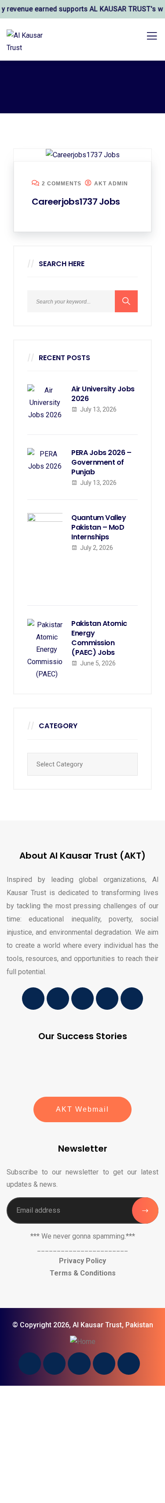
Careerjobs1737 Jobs (76, 201)
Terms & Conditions (83, 1273)
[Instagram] (107, 998)
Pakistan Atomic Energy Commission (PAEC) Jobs (99, 638)
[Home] (82, 1342)
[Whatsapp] (132, 998)
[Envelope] (58, 998)
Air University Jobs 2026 (103, 394)
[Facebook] (33, 998)
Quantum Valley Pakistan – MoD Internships (98, 527)
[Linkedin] (82, 998)
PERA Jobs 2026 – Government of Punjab (101, 462)
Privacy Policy (82, 1261)
